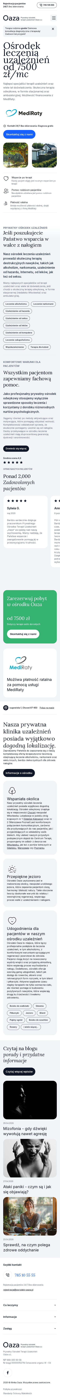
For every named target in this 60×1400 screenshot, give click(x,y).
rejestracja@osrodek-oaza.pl (18, 1289)
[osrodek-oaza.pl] (22, 18)
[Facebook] (7, 1372)
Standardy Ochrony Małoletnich (17, 1393)
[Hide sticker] (53, 29)
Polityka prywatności (12, 1389)
